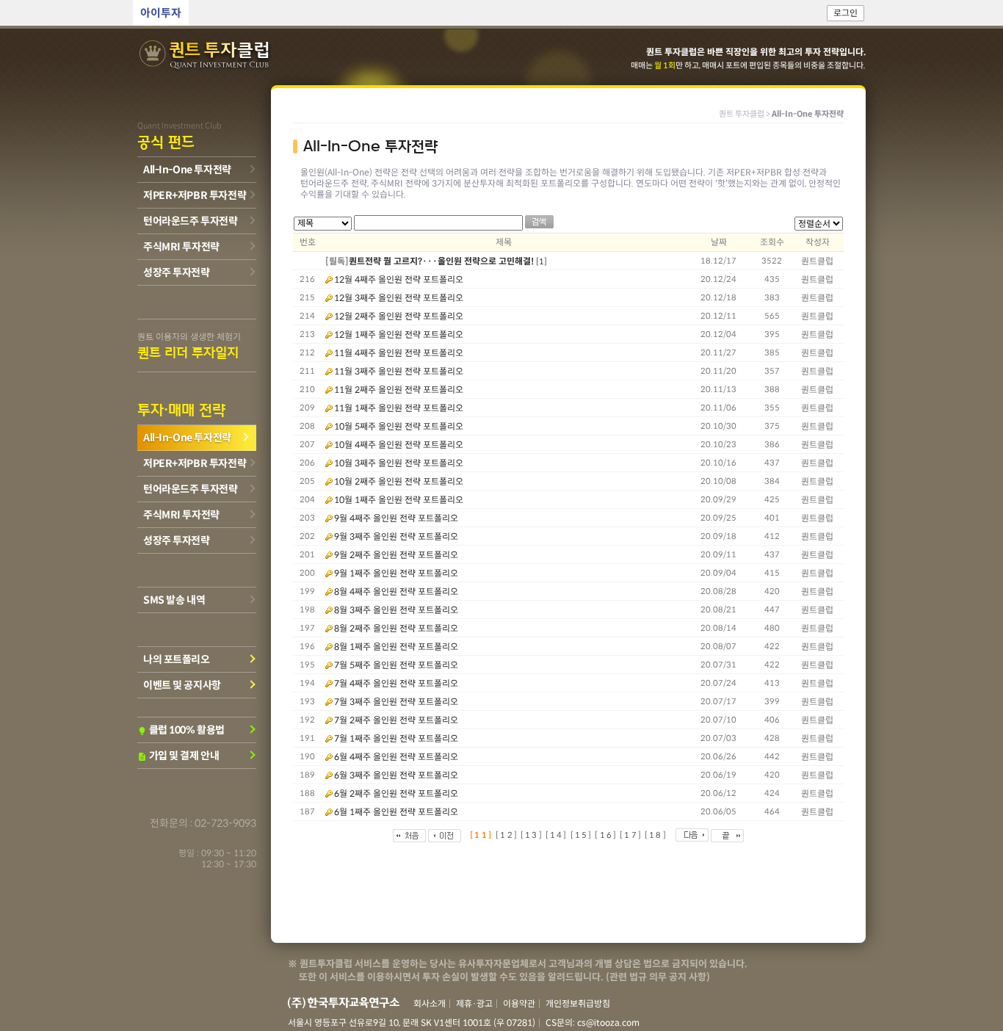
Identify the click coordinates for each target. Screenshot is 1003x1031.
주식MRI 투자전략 (181, 246)
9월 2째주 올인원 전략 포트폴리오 (396, 554)
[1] (541, 261)
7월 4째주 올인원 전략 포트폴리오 (396, 683)
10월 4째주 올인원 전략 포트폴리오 (398, 444)
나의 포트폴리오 (176, 659)
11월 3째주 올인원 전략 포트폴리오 (398, 371)
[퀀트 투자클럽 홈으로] (205, 55)
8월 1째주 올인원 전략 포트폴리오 (396, 646)
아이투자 (160, 13)
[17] (631, 835)
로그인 (845, 12)
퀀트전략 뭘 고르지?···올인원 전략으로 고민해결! (441, 261)
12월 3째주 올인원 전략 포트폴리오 (398, 297)
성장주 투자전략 (176, 272)
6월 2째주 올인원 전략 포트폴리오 (396, 793)
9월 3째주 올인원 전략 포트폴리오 (396, 536)
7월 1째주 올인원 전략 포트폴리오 (396, 738)
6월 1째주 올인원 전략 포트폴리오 (396, 811)
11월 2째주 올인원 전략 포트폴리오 (398, 389)
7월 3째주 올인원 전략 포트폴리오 (396, 701)
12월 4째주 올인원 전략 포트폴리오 (398, 279)
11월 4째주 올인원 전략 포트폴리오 (398, 352)
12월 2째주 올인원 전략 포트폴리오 (398, 316)
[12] (507, 835)
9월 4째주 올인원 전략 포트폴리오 (396, 518)
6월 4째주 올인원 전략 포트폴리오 (396, 756)
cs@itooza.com (608, 1022)
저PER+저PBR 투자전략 (194, 195)
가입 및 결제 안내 (178, 755)
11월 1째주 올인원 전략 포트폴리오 (398, 407)
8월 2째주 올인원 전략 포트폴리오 (396, 628)
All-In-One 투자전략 (187, 169)
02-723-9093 (225, 823)
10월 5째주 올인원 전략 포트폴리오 (398, 426)
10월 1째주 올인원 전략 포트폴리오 (398, 499)
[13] (532, 835)
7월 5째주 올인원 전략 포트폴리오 (396, 664)
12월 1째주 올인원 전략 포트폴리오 (398, 334)
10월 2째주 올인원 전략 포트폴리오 (398, 481)
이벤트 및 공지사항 (182, 685)
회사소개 (429, 1003)
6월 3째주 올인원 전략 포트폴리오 (396, 775)
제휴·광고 (474, 1003)
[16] (606, 835)
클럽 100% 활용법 (181, 730)
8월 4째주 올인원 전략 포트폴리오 (396, 591)
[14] (557, 835)
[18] (656, 835)
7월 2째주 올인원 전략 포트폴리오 (396, 720)
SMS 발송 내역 (174, 600)
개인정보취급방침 (578, 1003)
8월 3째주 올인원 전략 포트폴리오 (396, 609)
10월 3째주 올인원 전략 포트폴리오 (398, 463)
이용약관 (519, 1003)
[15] (582, 835)
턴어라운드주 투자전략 (190, 221)
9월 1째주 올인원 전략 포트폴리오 (396, 573)
